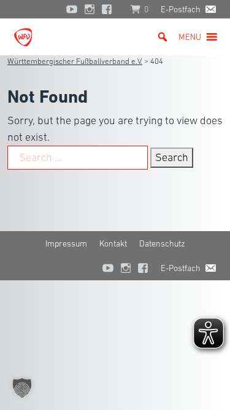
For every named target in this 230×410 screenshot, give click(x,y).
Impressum (66, 243)
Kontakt (113, 243)
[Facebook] (110, 9)
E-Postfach (181, 9)
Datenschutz (162, 243)
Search (171, 157)
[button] (189, 36)
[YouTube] (71, 9)
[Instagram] (89, 9)
